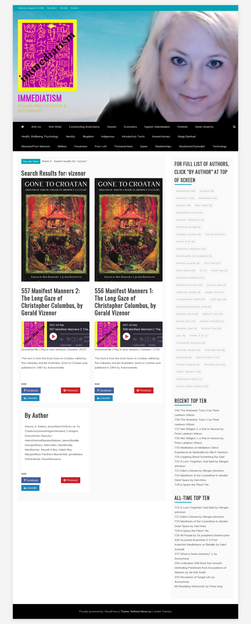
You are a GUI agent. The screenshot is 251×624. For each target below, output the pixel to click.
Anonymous (186, 191)
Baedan (184, 205)
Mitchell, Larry (213, 314)
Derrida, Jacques (188, 263)
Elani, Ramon (186, 270)
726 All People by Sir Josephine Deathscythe (202, 535)
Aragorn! (207, 191)
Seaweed (184, 357)
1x (74, 339)
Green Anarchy (204, 126)
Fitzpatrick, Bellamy (190, 277)
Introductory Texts (133, 136)
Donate (63, 8)
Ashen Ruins (208, 198)
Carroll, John (215, 234)
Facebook (31, 390)
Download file (29, 349)
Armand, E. (185, 198)
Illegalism (88, 136)
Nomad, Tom (211, 328)
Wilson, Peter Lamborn (192, 386)
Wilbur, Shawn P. (189, 371)
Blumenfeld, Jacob (190, 212)
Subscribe (66, 345)
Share (79, 345)
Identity (70, 136)
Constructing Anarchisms (84, 126)
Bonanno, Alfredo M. (190, 219)
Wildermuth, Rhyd (189, 379)
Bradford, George (189, 227)
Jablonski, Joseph (189, 292)
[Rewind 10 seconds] (68, 339)
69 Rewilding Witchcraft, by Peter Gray (199, 586)
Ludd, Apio (218, 299)
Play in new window (52, 349)
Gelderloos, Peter (189, 285)
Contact (74, 8)
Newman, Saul (187, 328)
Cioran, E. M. (185, 241)
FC (203, 270)
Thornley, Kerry (214, 364)
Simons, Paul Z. (207, 357)
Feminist (182, 126)
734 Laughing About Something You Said (199, 456)
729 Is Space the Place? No (192, 484)
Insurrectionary (161, 136)
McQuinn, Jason (187, 314)
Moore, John (186, 321)
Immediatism (40, 97)
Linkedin (31, 398)
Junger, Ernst (214, 292)
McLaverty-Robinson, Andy (194, 306)
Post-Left (101, 146)
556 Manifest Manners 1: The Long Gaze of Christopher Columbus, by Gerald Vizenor (125, 301)
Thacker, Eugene (188, 364)
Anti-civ (36, 126)
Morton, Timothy (212, 321)
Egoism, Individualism (157, 126)
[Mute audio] (62, 339)
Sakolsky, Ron (215, 350)
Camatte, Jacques (189, 234)
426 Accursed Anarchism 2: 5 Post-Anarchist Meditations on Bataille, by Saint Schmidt (200, 544)
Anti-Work (55, 126)
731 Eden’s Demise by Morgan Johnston (199, 470)
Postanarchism (123, 146)
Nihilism (62, 146)
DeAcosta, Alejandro (191, 248)
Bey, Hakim (204, 205)
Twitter (52, 390)
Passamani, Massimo (191, 343)
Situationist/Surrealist (192, 146)
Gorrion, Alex (216, 285)
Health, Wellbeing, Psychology (39, 136)
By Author (52, 8)
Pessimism (80, 146)
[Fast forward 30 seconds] (81, 339)
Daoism (111, 126)
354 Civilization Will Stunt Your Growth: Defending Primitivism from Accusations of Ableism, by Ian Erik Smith (200, 567)
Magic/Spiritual (187, 136)
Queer (144, 146)
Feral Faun (220, 270)
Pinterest (72, 390)
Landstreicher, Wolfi (191, 299)
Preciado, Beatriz (188, 350)
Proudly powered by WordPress (99, 611)
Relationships (163, 146)
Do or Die (213, 263)
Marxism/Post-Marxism (35, 146)
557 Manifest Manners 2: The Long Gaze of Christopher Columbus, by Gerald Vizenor (52, 301)
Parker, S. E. (199, 335)
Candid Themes (162, 611)
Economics (130, 126)
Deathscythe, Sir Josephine (194, 256)
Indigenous (107, 136)
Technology (219, 146)
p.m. (181, 335)
